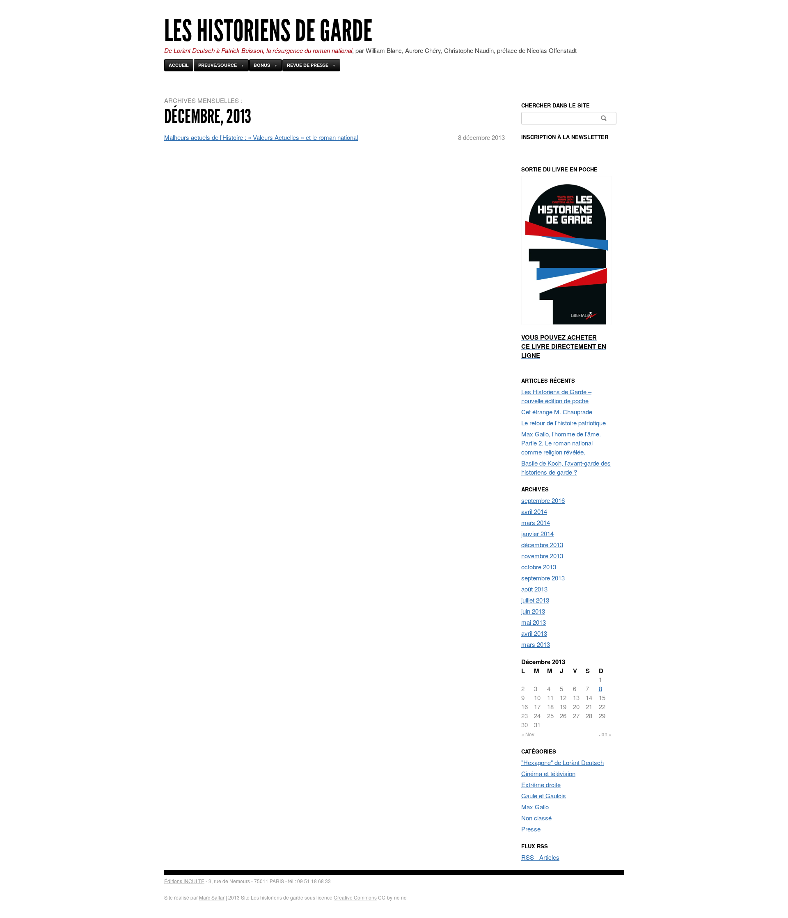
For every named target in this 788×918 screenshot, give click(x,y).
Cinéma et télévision (548, 773)
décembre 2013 (542, 544)
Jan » (605, 734)
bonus (262, 65)
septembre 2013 (543, 577)
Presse (531, 828)
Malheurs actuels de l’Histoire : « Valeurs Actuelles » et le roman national (261, 137)
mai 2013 (533, 622)
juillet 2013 (535, 600)
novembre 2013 (542, 555)
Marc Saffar (211, 897)
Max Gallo (535, 806)
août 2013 (534, 589)
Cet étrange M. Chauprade (556, 411)
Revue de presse (307, 65)
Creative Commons (355, 897)
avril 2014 (534, 511)
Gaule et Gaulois (543, 795)
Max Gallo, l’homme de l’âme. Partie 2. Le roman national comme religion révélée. (561, 442)
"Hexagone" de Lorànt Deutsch (562, 762)
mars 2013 (535, 644)
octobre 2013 (538, 566)
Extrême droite (541, 784)
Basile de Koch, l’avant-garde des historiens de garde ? (566, 467)
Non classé (536, 817)
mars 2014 (535, 522)
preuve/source (217, 65)
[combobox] (568, 118)
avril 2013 (534, 633)
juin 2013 (533, 611)
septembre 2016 (543, 500)
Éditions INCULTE (184, 880)
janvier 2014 (537, 533)
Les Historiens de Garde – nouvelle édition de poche (556, 396)
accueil (179, 65)
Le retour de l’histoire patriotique (563, 422)
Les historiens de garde (268, 31)
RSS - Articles (540, 857)
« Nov (527, 734)
